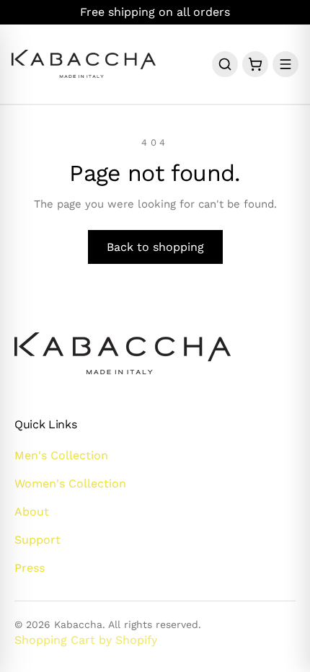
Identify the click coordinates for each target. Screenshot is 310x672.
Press (29, 568)
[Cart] (255, 64)
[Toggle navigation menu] (285, 64)
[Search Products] (225, 64)
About (31, 511)
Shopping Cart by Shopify (85, 640)
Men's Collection (61, 455)
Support (37, 540)
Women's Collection (70, 483)
